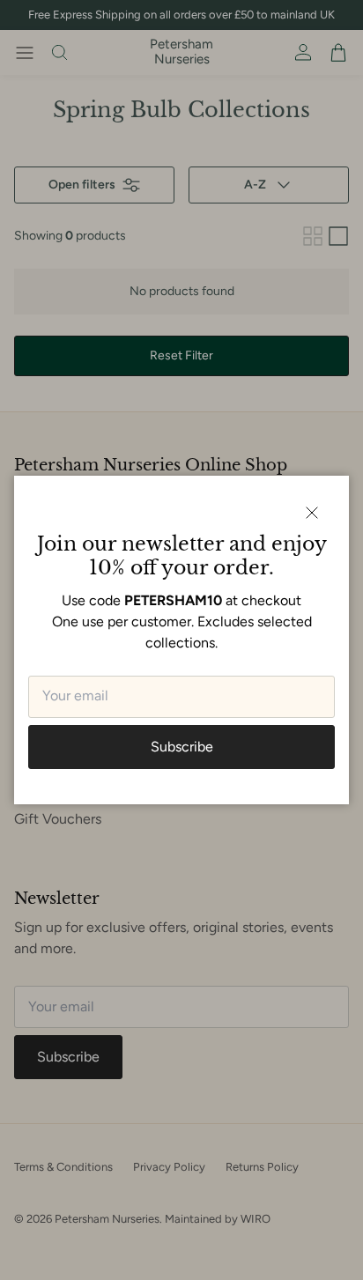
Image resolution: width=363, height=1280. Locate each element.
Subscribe (182, 746)
